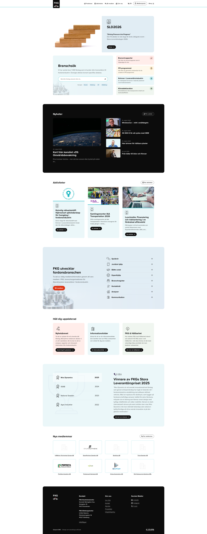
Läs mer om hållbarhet (133, 350)
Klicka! (110, 47)
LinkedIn (136, 500)
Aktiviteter (99, 4)
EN (130, 3)
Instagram (136, 503)
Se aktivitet (60, 230)
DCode (79, 530)
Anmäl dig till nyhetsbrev (64, 350)
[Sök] (105, 79)
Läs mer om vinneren (121, 417)
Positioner (89, 4)
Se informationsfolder (98, 350)
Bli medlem (110, 4)
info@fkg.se (82, 522)
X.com (135, 506)
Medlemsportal (140, 3)
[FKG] (56, 4)
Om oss (120, 4)
